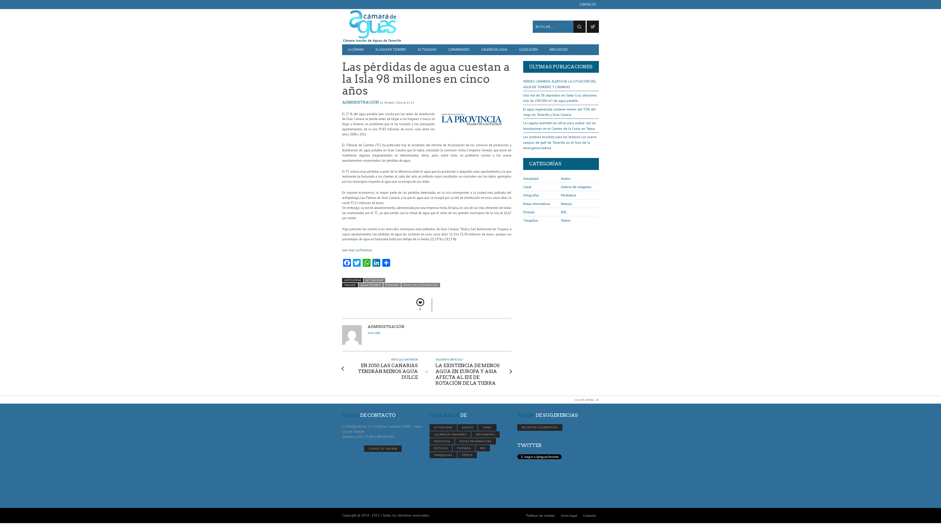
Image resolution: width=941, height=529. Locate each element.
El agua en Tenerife (391, 50)
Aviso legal (569, 515)
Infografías (531, 195)
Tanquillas (530, 220)
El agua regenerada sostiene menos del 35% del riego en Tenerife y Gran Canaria (559, 112)
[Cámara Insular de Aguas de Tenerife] (406, 26)
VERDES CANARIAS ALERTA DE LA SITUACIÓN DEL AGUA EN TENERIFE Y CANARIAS (559, 84)
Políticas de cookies (540, 515)
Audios (566, 178)
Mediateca (568, 195)
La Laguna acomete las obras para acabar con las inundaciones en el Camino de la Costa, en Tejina (559, 126)
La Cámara (356, 50)
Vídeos (566, 220)
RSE (564, 212)
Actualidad (427, 50)
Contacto (588, 4)
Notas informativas (536, 204)
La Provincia (364, 250)
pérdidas (392, 285)
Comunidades (459, 50)
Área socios (558, 50)
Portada (528, 212)
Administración (360, 102)
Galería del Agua (494, 50)
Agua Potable (371, 285)
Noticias (566, 204)
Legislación (528, 50)
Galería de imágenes (576, 187)
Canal (527, 187)
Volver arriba (584, 400)
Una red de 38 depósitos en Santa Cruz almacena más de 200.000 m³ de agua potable (559, 98)
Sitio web (374, 333)
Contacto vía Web (383, 448)
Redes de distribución (420, 285)
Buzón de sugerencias (540, 427)
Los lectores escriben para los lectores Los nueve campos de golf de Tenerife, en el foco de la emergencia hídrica (559, 142)
